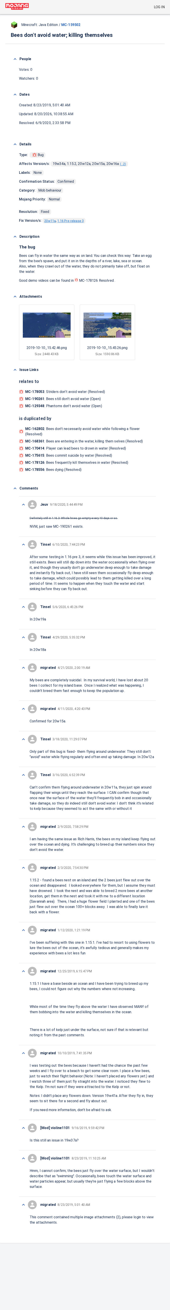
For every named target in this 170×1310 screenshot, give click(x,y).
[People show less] (15, 59)
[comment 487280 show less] (23, 1128)
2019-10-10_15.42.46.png (47, 348)
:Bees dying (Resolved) (53, 470)
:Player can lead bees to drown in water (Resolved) (75, 448)
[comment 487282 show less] (23, 971)
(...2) (123, 164)
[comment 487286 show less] (23, 826)
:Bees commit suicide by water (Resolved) (68, 455)
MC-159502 (70, 25)
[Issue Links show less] (15, 369)
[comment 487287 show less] (23, 775)
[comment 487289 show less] (23, 708)
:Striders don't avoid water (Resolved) (65, 392)
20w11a (50, 221)
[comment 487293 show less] (23, 544)
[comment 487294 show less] (23, 504)
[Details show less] (15, 144)
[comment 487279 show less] (23, 1158)
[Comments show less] (15, 488)
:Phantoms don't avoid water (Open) (63, 406)
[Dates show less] (15, 94)
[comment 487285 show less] (23, 867)
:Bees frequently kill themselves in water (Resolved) (76, 462)
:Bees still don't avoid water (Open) (63, 399)
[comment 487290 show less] (23, 667)
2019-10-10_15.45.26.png (107, 348)
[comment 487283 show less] (23, 930)
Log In (159, 7)
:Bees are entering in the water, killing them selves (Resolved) (84, 441)
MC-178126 (88, 280)
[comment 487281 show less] (23, 1053)
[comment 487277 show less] (23, 1204)
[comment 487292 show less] (23, 606)
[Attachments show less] (15, 296)
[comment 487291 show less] (23, 637)
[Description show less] (15, 236)
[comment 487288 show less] (23, 739)
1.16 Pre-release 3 (70, 221)
